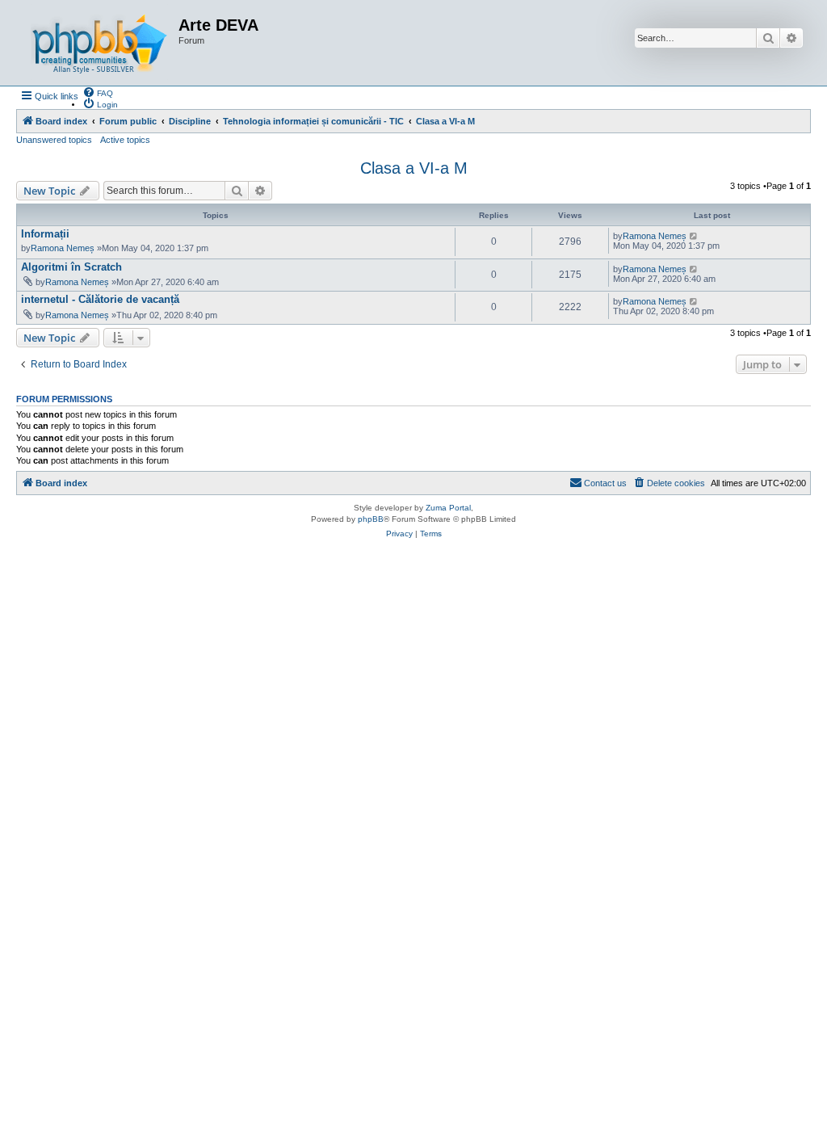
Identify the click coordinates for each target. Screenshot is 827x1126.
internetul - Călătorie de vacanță (100, 299)
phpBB (371, 519)
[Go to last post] (694, 236)
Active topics (125, 140)
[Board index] (99, 43)
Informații (45, 234)
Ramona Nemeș (62, 248)
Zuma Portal (448, 507)
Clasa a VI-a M (414, 168)
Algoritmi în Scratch (71, 267)
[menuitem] (97, 92)
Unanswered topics (54, 140)
